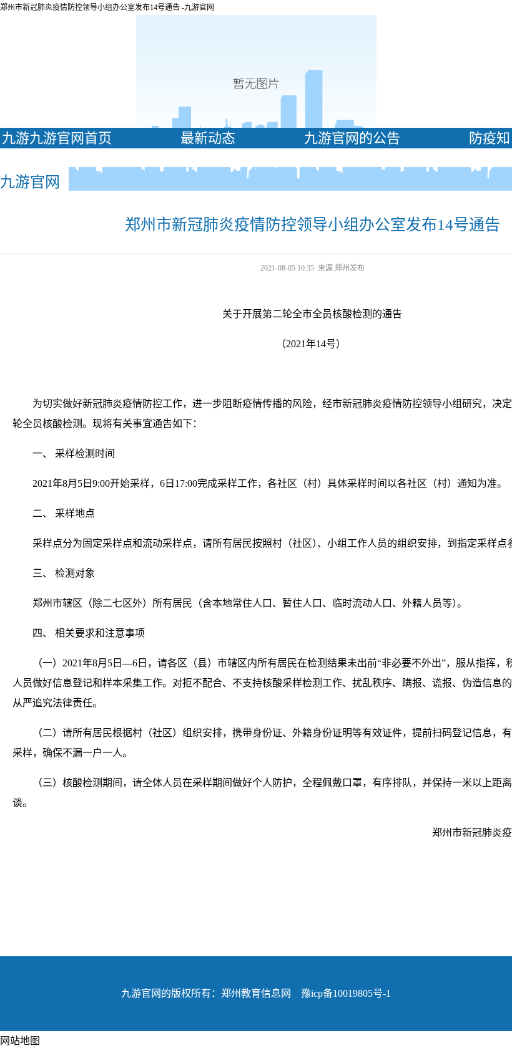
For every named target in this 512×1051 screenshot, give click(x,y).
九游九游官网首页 (57, 138)
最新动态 (207, 138)
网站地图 (20, 1040)
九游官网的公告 (352, 138)
